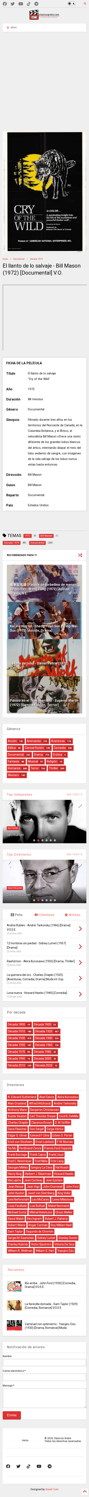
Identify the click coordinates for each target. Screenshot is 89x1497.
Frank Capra (38, 1154)
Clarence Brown (41, 1122)
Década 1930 (16, 1038)
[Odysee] (20, 4)
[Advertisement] (44, 78)
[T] (36, 4)
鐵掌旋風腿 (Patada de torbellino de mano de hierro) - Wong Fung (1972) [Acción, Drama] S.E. (42, 589)
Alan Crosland (17, 1103)
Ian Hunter (13, 828)
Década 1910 (16, 1031)
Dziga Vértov (55, 1129)
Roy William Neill (61, 1225)
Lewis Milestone (62, 1199)
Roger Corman (38, 1225)
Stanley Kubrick (18, 1244)
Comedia (60, 747)
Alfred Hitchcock (40, 1103)
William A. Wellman (20, 1250)
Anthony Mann (17, 1109)
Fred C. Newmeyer (20, 1161)
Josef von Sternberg (41, 1193)
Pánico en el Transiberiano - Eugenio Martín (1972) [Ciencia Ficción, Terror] (44, 703)
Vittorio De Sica (64, 1244)
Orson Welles (63, 1212)
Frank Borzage (17, 1154)
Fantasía (13, 761)
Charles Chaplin (18, 1122)
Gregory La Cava (41, 1167)
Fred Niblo (41, 1161)
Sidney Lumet (46, 1238)
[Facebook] (5, 4)
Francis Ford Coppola (57, 1148)
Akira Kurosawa (67, 1097)
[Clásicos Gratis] (44, 18)
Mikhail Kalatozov (41, 1212)
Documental (19, 259)
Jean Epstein (54, 1180)
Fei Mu (12, 1148)
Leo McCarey (40, 1199)
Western (13, 775)
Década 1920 (43, 1031)
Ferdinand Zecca (30, 1148)
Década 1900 (42, 1024)
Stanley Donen (67, 1238)
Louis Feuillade (17, 1206)
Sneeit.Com (52, 1489)
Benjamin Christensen (44, 1109)
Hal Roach (62, 1167)
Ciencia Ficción (34, 747)
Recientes (15, 1270)
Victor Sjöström (41, 1244)
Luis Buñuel (37, 1206)
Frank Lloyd (56, 1154)
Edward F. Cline (39, 1135)
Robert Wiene (16, 1225)
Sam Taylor (15, 1231)
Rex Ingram (34, 1218)
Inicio (5, 259)
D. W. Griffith (62, 1122)
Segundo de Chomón (39, 1231)
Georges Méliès (18, 1167)
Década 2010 (16, 1065)
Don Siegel (37, 1129)
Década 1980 (42, 1051)
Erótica (57, 754)
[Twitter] (13, 4)
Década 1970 (36, 259)
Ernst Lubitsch (45, 1141)
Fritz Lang (57, 1161)
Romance (14, 768)
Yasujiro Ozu (65, 1250)
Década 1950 (16, 1045)
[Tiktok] (29, 4)
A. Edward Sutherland (22, 1097)
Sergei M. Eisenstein (21, 1238)
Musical (33, 761)
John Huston (16, 1193)
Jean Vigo (33, 1186)
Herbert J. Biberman (38, 1173)
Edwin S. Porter (62, 1135)
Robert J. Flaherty (56, 1218)
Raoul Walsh (16, 1218)
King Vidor (64, 1193)
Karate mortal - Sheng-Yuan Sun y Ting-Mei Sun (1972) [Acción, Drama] (43, 628)
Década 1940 (43, 1038)
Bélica (12, 747)
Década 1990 (16, 1058)
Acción (12, 741)
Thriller (53, 768)
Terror (35, 768)
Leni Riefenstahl (18, 1199)
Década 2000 (42, 1058)
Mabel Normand (58, 1206)
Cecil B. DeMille (68, 1116)
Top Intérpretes (19, 795)
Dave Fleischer (15, 888)
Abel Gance (46, 1097)
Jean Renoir (16, 1186)
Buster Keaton (17, 1116)
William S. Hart (45, 1250)
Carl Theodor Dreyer (43, 1116)
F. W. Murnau (65, 1141)
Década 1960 (43, 1045)
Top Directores (19, 854)
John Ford (72, 1186)
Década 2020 (43, 1065)
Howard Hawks (64, 1173)
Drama (38, 754)
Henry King (15, 1173)
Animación (34, 741)
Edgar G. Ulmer (17, 1135)
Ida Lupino (14, 1180)
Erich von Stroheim (20, 1141)
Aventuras (58, 741)
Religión (52, 761)
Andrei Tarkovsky (65, 1103)
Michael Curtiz (17, 1212)
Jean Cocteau (33, 1180)
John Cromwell (53, 1186)
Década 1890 (16, 1024)
